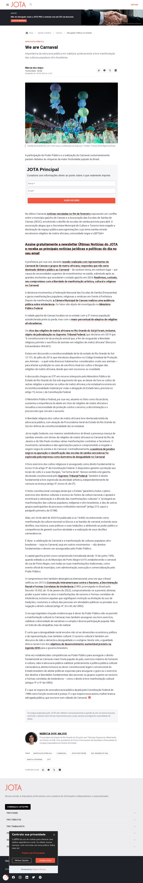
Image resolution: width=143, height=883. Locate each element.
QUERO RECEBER (71, 200)
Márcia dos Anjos (34, 67)
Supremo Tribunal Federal (72, 475)
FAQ (7, 861)
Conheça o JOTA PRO (17, 807)
